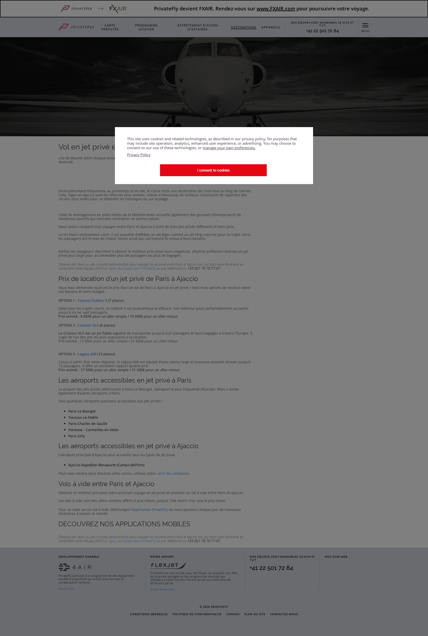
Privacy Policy (139, 154)
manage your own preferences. (229, 147)
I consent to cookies (213, 170)
